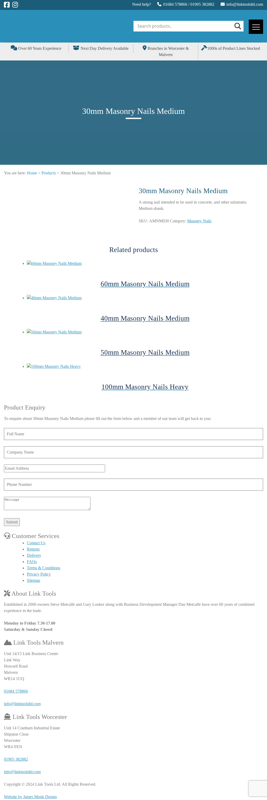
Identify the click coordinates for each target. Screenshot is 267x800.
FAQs (32, 561)
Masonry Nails (199, 221)
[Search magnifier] (237, 26)
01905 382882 (202, 4)
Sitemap (33, 580)
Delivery (34, 555)
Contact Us (36, 543)
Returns (33, 549)
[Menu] (256, 27)
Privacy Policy (39, 574)
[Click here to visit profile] (7, 4)
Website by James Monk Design (30, 797)
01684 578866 (175, 4)
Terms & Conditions (43, 568)
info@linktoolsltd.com (244, 4)
